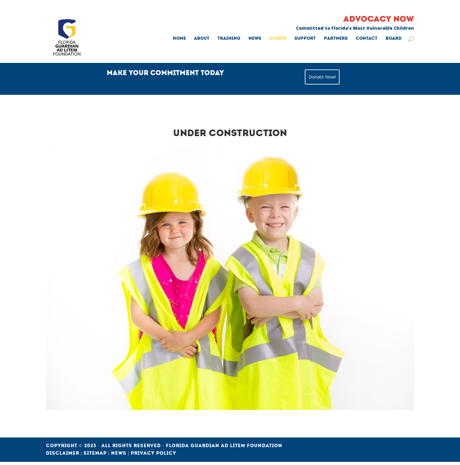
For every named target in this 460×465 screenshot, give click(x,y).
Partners (336, 38)
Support (305, 38)
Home (179, 38)
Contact (366, 38)
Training (228, 38)
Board (393, 38)
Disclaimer (63, 453)
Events (277, 38)
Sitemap (96, 453)
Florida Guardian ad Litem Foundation (224, 445)
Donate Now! (322, 77)
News (254, 38)
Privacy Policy (153, 453)
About (201, 38)
